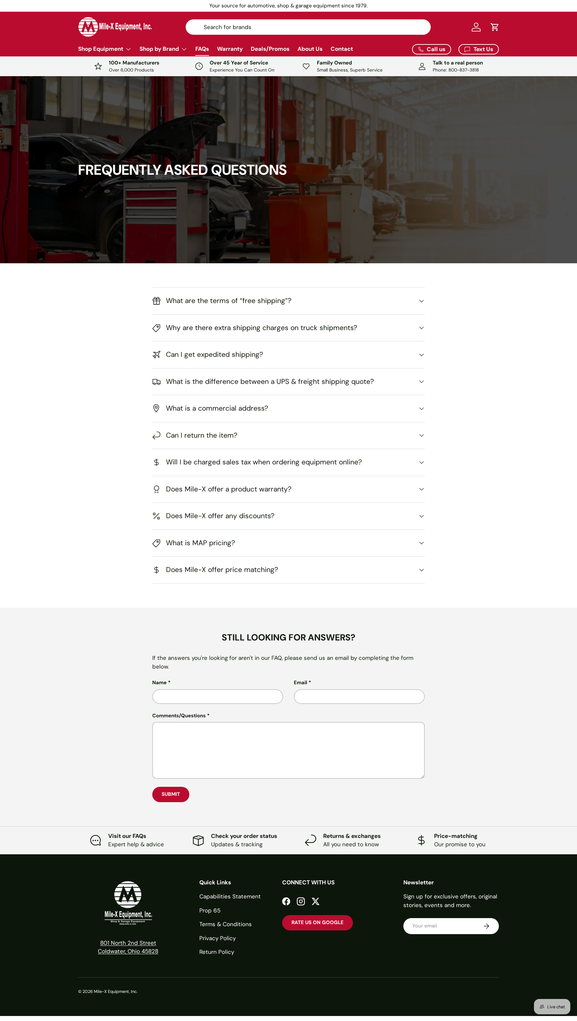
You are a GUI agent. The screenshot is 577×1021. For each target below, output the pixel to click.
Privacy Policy (217, 938)
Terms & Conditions (225, 924)
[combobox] (308, 27)
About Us (310, 48)
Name (159, 682)
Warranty (230, 48)
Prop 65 (209, 910)
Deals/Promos (270, 48)
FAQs (202, 48)
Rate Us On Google (318, 922)
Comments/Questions (179, 715)
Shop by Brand (159, 48)
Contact (342, 48)
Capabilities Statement (230, 896)
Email (300, 682)
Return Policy (216, 952)
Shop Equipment (100, 48)
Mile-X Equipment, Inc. (116, 991)
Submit (171, 794)
